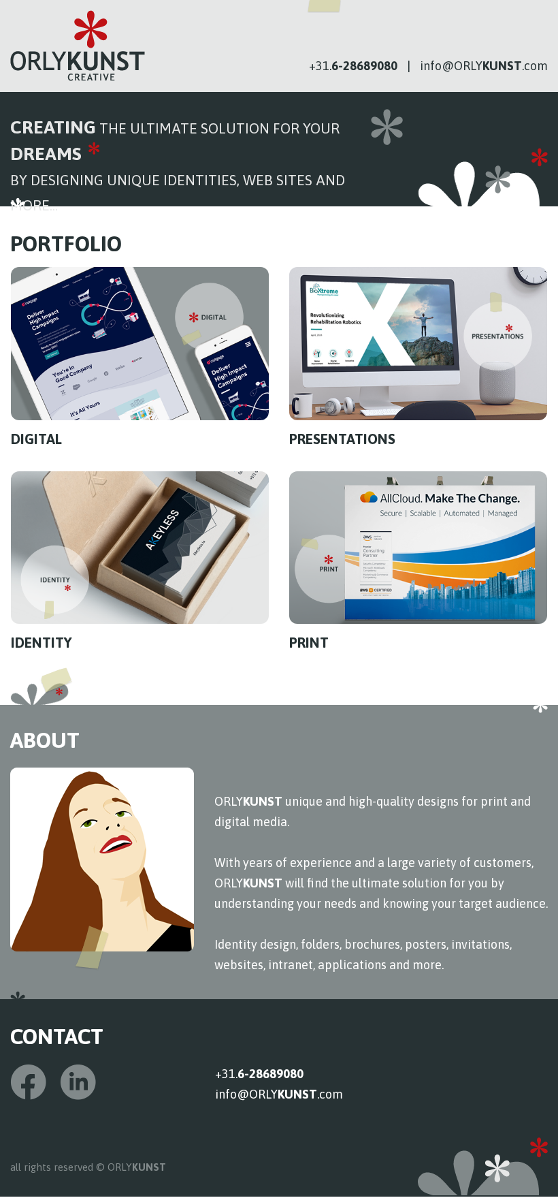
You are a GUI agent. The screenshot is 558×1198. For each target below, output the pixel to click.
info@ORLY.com (484, 66)
